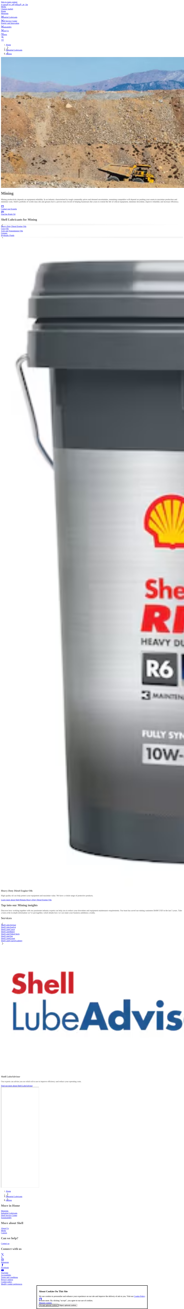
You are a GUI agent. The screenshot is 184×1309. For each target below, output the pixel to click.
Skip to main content (9, 2)
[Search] (92, 37)
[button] (92, 14)
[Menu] (92, 40)
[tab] (92, 226)
